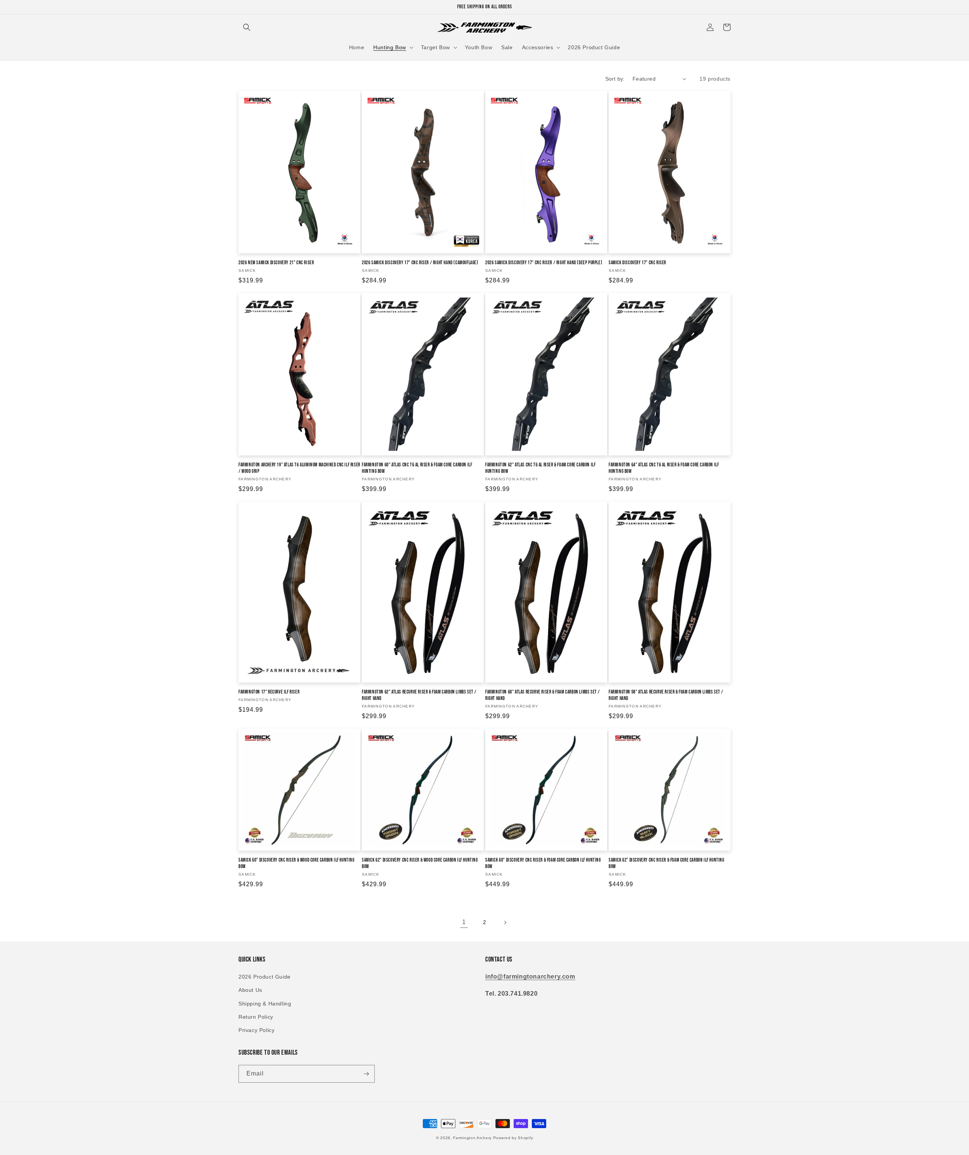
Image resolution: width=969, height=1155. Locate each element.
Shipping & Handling (264, 1004)
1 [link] (464, 922)
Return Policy (255, 1017)
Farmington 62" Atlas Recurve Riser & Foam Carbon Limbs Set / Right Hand (419, 695)
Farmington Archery (472, 1138)
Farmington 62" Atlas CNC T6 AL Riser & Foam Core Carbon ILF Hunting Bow (540, 468)
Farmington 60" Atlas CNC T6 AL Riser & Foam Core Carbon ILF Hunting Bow (417, 468)
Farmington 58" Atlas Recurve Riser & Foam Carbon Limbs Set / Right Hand (666, 695)
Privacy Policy (256, 1030)
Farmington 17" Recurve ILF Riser (268, 692)
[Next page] (505, 922)
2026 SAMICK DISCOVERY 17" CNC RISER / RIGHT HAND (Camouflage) (420, 263)
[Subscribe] (366, 1074)
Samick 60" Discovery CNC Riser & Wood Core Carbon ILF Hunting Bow (296, 863)
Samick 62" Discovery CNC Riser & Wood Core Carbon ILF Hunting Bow (420, 863)
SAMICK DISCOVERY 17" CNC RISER (637, 263)
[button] (246, 27)
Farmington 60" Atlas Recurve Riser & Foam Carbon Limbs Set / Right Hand (542, 695)
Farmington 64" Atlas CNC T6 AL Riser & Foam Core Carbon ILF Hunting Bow (664, 468)
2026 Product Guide (264, 977)
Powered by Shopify (513, 1138)
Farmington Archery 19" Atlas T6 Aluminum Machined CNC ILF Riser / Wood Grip (299, 468)
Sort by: (615, 79)
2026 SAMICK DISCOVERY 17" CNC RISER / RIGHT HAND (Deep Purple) (543, 263)
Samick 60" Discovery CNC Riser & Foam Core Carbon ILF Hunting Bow (543, 863)
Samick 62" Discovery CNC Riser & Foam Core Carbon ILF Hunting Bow (666, 863)
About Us (250, 990)
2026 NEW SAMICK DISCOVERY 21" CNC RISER (276, 263)
